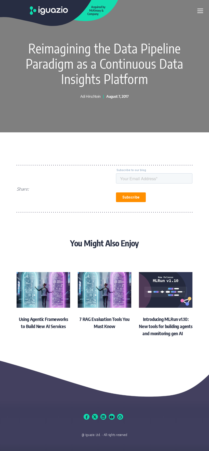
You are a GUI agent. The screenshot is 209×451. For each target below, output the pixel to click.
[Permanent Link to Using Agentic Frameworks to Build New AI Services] (43, 301)
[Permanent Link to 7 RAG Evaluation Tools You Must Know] (104, 301)
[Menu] (200, 11)
